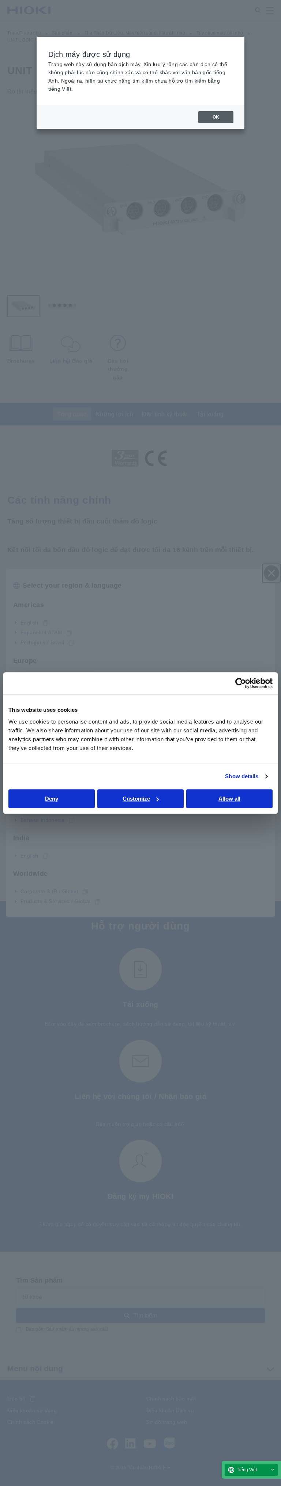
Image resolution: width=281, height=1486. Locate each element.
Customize (136, 798)
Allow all (229, 798)
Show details (241, 776)
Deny (51, 798)
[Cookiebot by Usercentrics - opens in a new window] (241, 683)
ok (216, 117)
